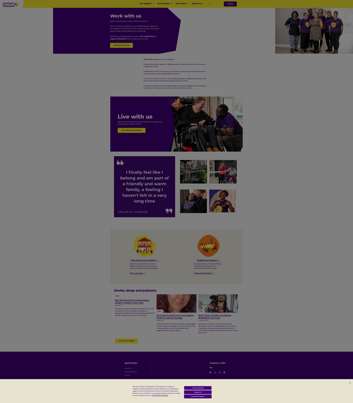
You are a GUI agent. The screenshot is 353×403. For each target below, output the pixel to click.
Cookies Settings (198, 388)
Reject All (198, 392)
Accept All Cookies (197, 396)
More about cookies (160, 395)
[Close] (350, 383)
